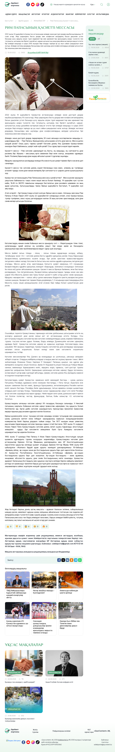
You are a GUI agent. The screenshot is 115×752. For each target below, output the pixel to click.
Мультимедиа (102, 14)
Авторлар (36, 14)
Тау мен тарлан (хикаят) (98, 44)
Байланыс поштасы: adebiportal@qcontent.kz (101, 742)
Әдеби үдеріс (11, 14)
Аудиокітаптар (57, 14)
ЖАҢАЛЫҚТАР (39, 21)
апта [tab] (92, 39)
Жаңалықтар (24, 14)
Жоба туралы (35, 731)
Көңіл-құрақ (93, 73)
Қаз (92, 4)
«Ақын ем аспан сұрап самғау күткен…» (97, 63)
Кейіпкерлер (80, 14)
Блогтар (91, 14)
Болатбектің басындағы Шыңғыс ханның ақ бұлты (96, 83)
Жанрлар (70, 14)
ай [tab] (99, 39)
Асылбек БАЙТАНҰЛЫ (38, 52)
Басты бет (9, 21)
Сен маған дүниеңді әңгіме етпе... (96, 53)
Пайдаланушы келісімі (61, 731)
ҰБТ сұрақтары (89, 731)
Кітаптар (45, 14)
